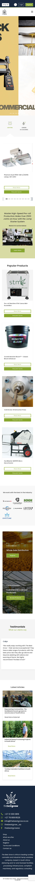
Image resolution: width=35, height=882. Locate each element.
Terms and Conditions (11, 845)
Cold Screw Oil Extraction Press (15, 410)
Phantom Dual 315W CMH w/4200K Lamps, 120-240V (16, 176)
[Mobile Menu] (32, 12)
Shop (5, 834)
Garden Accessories (24, 129)
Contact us (7, 848)
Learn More (17, 250)
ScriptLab (17, 880)
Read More (16, 187)
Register (29, 5)
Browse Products (15, 598)
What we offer (8, 837)
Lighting (10, 127)
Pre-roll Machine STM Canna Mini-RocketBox (16, 304)
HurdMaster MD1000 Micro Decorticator (13, 462)
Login (21, 5)
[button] (11, 113)
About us (6, 840)
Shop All (5, 5)
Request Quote (16, 192)
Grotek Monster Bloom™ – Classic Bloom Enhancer (16, 358)
